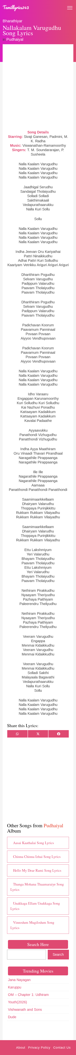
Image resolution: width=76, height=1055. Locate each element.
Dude (12, 1017)
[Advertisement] (38, 87)
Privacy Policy (39, 1047)
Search (58, 954)
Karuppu (14, 987)
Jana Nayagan (19, 980)
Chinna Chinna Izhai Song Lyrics (37, 856)
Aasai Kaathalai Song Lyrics (33, 842)
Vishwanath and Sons (25, 1009)
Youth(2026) (17, 1002)
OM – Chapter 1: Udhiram (28, 995)
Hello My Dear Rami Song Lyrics (37, 870)
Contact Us (62, 1047)
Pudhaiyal (14, 39)
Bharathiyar (12, 21)
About (20, 1047)
